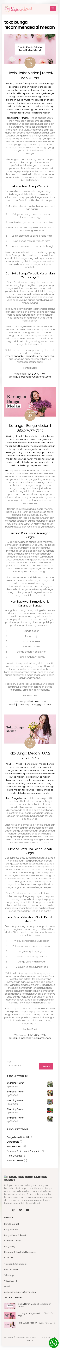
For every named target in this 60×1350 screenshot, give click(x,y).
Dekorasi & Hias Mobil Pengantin (20, 1252)
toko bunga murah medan (27, 106)
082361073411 (10, 1280)
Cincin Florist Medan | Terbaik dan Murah (30, 75)
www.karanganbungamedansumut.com (27, 356)
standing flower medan (28, 103)
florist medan (33, 90)
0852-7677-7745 (36, 373)
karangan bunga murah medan (22, 99)
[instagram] (14, 1209)
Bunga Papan (11, 1229)
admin (9, 83)
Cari (9, 1061)
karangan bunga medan (37, 96)
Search (46, 1066)
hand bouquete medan (25, 93)
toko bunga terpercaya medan (34, 112)
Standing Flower (12, 1240)
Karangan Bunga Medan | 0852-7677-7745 (30, 428)
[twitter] (20, 1209)
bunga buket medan (35, 83)
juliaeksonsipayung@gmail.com (33, 376)
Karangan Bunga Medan (18, 470)
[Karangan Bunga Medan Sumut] (18, 11)
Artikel (19, 83)
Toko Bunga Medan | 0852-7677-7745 (30, 756)
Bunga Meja (10, 1246)
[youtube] (27, 1209)
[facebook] (7, 1209)
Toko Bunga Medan (16, 798)
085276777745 (11, 1269)
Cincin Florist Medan (18, 118)
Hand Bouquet (11, 1224)
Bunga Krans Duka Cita (15, 1235)
